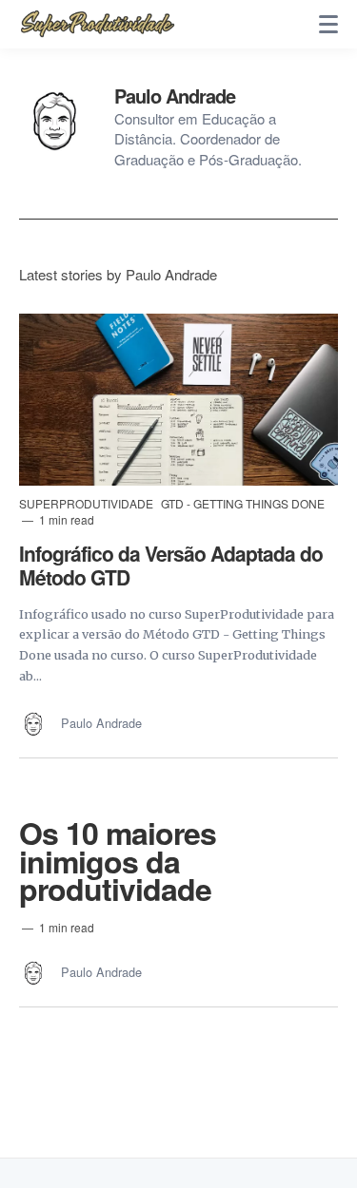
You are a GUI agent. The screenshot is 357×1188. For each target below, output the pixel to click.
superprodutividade (87, 503)
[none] (328, 24)
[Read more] (178, 400)
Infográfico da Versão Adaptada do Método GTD (171, 565)
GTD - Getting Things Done (243, 503)
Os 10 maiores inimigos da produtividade (117, 860)
